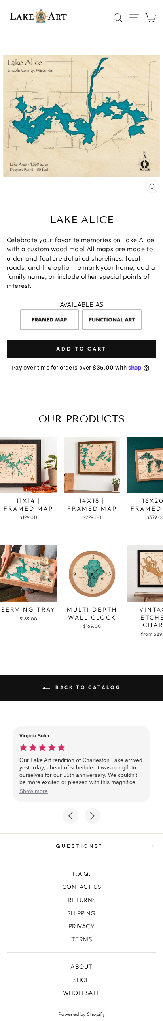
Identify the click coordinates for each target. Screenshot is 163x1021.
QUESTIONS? (79, 846)
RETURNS (82, 899)
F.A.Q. (81, 873)
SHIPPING (81, 913)
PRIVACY (81, 926)
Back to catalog (87, 687)
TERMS (81, 939)
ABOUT (81, 966)
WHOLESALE (81, 993)
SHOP (81, 980)
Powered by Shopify (81, 1014)
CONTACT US (81, 886)
